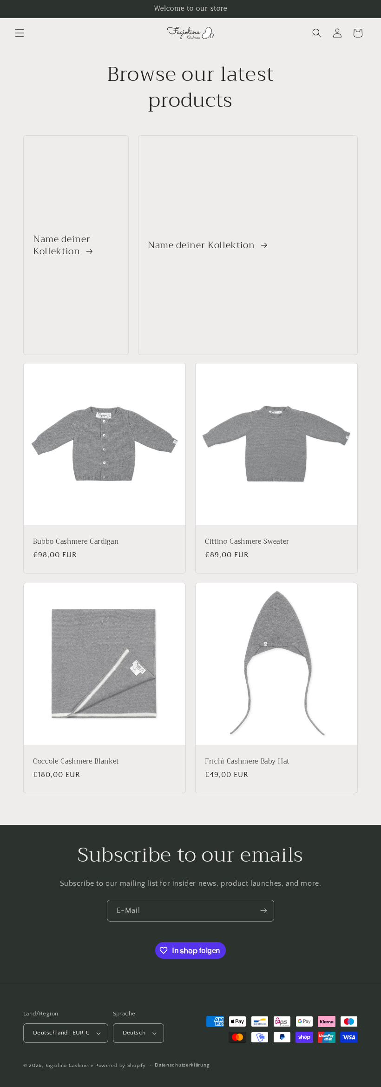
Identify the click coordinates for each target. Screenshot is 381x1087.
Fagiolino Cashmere (70, 1065)
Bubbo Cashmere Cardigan (75, 542)
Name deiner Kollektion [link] (61, 245)
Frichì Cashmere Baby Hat (247, 762)
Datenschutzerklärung (182, 1065)
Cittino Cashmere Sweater (247, 542)
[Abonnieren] (263, 911)
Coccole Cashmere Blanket (76, 762)
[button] (19, 33)
